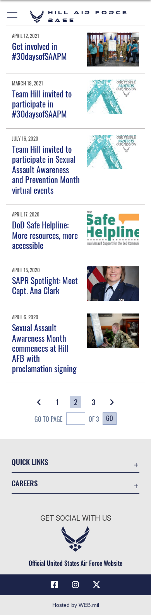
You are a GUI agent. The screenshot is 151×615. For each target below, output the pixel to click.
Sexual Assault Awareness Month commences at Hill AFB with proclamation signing (44, 348)
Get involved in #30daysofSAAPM (39, 51)
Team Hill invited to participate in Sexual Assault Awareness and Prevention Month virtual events (46, 169)
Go (109, 418)
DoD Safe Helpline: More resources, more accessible (45, 234)
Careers (25, 483)
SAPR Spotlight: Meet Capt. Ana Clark (45, 285)
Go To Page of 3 (66, 419)
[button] (12, 16)
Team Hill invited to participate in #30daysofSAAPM (42, 103)
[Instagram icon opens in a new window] (75, 585)
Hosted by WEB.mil (75, 605)
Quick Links (30, 461)
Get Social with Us (75, 518)
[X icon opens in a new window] (96, 585)
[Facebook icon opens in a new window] (54, 585)
